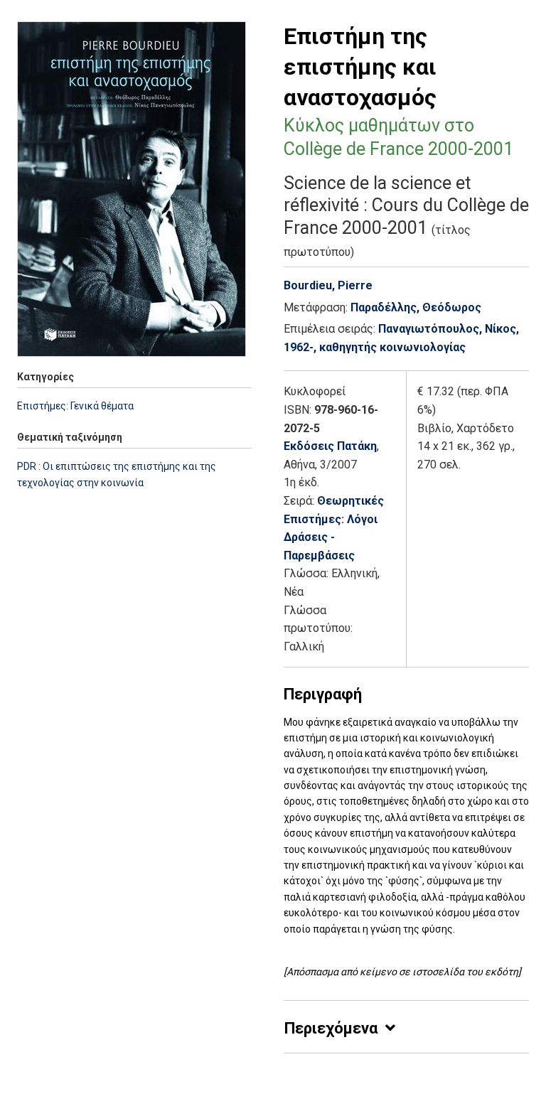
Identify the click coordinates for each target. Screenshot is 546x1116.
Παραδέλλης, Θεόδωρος (415, 307)
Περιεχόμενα (331, 1028)
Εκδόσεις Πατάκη (330, 446)
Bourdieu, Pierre (328, 285)
